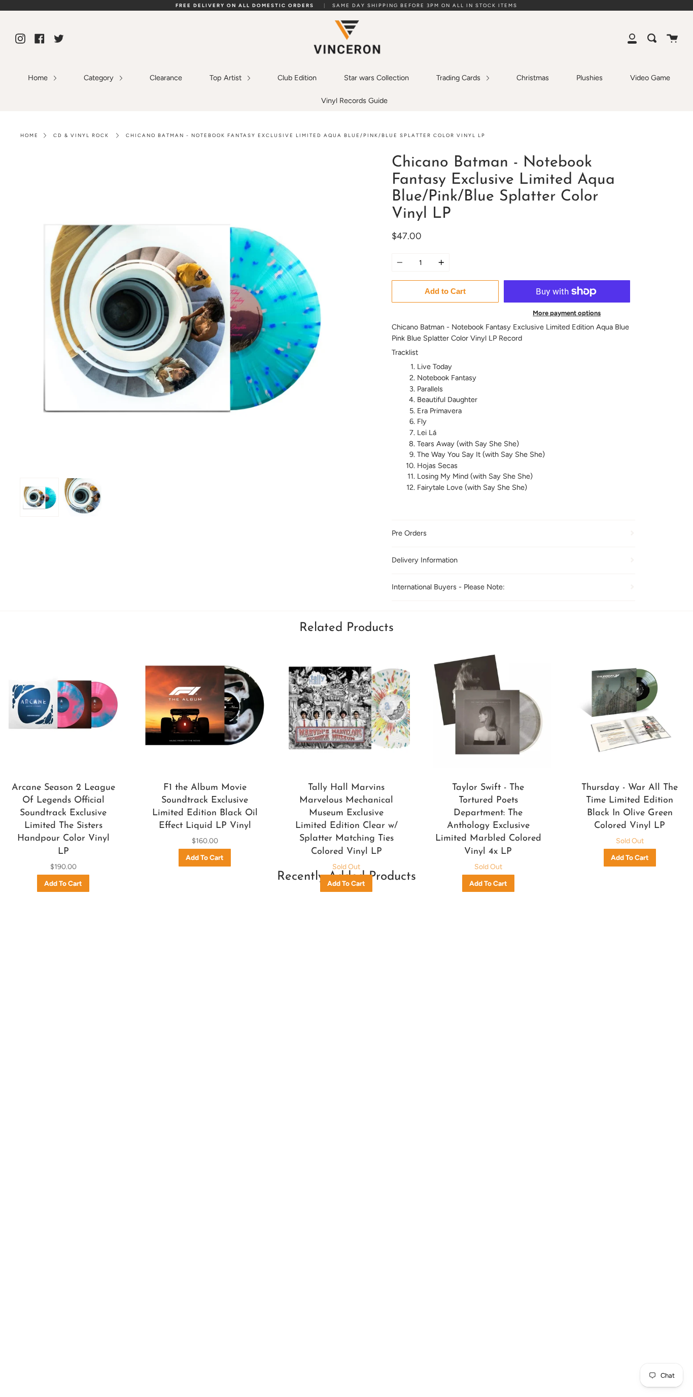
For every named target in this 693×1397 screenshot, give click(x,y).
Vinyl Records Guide (354, 100)
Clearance (166, 77)
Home (39, 77)
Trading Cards (459, 77)
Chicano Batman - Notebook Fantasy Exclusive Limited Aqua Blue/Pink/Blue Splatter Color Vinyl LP (306, 135)
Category (100, 77)
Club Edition (297, 77)
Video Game (650, 77)
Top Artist (227, 77)
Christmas (532, 77)
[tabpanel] (179, 313)
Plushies (589, 77)
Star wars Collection (376, 77)
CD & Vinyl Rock (81, 135)
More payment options (567, 313)
